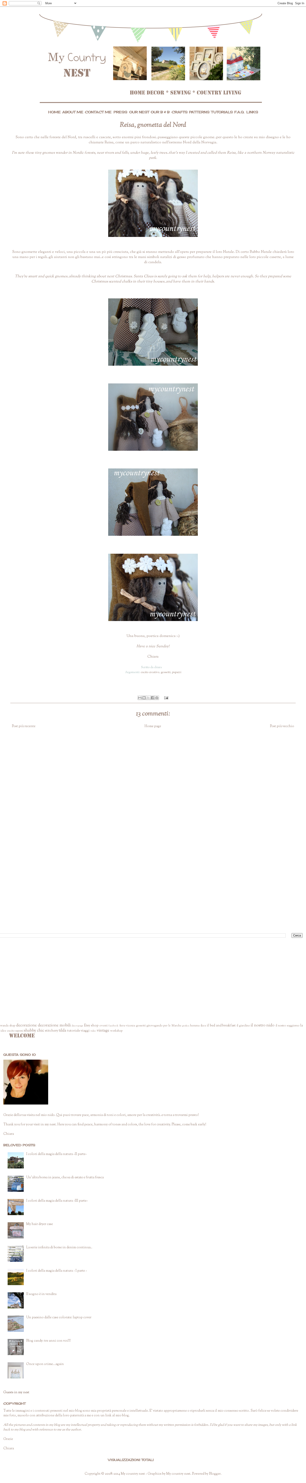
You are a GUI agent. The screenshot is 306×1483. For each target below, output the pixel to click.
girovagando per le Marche (164, 1026)
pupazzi (176, 672)
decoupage (77, 1026)
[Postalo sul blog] (144, 698)
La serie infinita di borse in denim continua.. (59, 1247)
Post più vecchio (282, 726)
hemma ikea (198, 1026)
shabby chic (34, 1031)
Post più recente (23, 726)
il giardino (243, 1026)
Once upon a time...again (45, 1364)
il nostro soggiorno (287, 1026)
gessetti (165, 672)
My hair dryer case (39, 1224)
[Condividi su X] (148, 698)
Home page (152, 726)
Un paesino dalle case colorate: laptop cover (58, 1317)
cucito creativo (150, 672)
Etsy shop (91, 1025)
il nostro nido (263, 1025)
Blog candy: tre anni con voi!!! (48, 1341)
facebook (113, 1026)
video (93, 1031)
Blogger (215, 1474)
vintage (103, 1031)
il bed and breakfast (221, 1025)
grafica (185, 1026)
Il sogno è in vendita (41, 1294)
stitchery (51, 1030)
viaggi (85, 1030)
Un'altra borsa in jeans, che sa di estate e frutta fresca (65, 1177)
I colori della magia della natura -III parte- (57, 1201)
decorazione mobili (54, 1025)
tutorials (73, 1030)
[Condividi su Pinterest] (157, 698)
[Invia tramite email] (140, 698)
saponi (19, 1031)
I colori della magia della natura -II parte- (56, 1154)
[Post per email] (165, 698)
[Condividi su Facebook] (152, 698)
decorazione (26, 1025)
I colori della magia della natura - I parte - (56, 1271)
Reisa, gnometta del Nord (153, 125)
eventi (103, 1026)
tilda (62, 1031)
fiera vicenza (127, 1026)
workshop (116, 1031)
